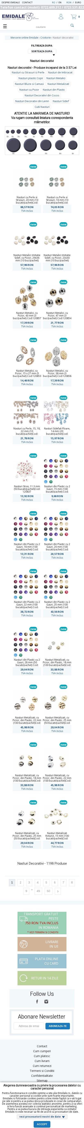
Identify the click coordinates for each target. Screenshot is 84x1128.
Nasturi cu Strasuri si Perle (28, 72)
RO (53, 2)
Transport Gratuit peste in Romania (41, 923)
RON (68, 2)
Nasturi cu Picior (29, 89)
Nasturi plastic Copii (31, 78)
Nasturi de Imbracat (60, 72)
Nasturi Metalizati (58, 84)
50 (48, 891)
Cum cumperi (42, 1051)
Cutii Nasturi (42, 107)
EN (62, 2)
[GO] (72, 25)
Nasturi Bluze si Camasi (29, 84)
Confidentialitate (42, 1076)
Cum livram (42, 1061)
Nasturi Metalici (55, 78)
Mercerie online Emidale (24, 37)
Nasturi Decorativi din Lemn (32, 101)
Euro (78, 2)
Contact (27, 2)
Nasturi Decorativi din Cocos (42, 95)
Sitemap (42, 1080)
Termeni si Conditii (42, 1071)
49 (38, 891)
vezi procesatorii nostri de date (40, 1116)
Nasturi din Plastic (54, 89)
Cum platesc (42, 1056)
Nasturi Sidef (61, 101)
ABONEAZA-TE (58, 1026)
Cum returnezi (42, 1066)
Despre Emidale (11, 2)
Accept (42, 1124)
